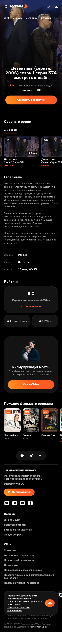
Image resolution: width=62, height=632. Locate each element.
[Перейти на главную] (27, 6)
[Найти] (48, 6)
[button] (6, 6)
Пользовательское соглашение (18, 609)
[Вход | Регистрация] (56, 6)
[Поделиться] (31, 456)
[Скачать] (40, 456)
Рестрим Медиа (37, 626)
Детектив (23, 262)
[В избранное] (22, 456)
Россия (22, 254)
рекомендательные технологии (19, 600)
